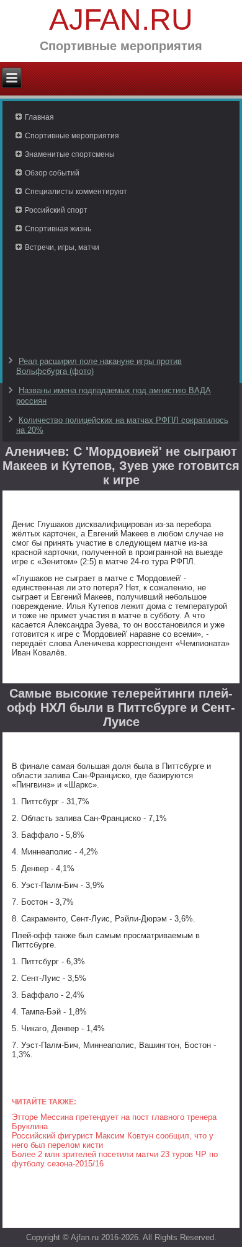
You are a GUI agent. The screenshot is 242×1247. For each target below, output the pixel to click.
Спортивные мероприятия (72, 135)
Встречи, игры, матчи (62, 247)
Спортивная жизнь (58, 228)
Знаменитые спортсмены (70, 154)
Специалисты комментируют (76, 191)
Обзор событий (52, 173)
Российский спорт (56, 210)
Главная (39, 117)
